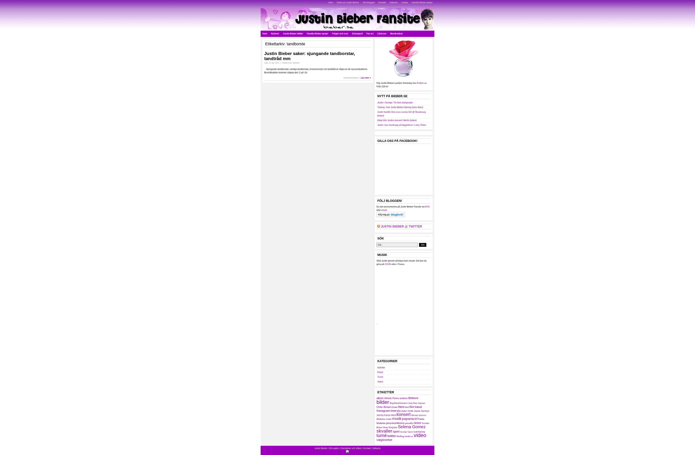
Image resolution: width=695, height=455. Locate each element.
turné (381, 435)
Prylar (380, 372)
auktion (403, 398)
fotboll (418, 406)
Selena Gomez (412, 426)
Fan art (370, 33)
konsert (404, 414)
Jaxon (417, 411)
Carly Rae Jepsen (416, 403)
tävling (400, 436)
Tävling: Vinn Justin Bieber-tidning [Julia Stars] (400, 107)
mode (388, 419)
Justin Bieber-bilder (293, 33)
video (420, 435)
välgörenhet (384, 440)
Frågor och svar (340, 33)
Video (380, 381)
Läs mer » (366, 78)
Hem (330, 2)
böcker (403, 403)
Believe (413, 398)
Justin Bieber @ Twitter (401, 226)
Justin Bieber (321, 448)
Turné (380, 377)
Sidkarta (393, 2)
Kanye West (390, 415)
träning (421, 432)
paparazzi (409, 419)
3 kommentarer (351, 78)
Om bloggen (369, 2)
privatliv (409, 423)
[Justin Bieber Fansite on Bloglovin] (390, 216)
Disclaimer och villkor (351, 448)
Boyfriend (395, 403)
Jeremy (380, 415)
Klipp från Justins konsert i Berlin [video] (396, 120)
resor (417, 423)
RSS (427, 206)
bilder (382, 402)
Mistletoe (380, 419)
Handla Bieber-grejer (422, 2)
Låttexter (382, 33)
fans (401, 407)
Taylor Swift (412, 432)
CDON (388, 264)
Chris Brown (383, 406)
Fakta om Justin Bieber (348, 2)
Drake (395, 407)
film (411, 407)
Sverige (403, 432)
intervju (396, 410)
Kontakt (382, 2)
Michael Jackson (418, 415)
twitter (391, 436)
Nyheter (275, 33)
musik (396, 419)
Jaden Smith (407, 411)
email (384, 210)
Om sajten (334, 448)
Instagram (383, 410)
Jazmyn (425, 411)
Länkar (404, 2)
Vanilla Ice (409, 436)
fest (407, 407)
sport (396, 431)
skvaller (384, 431)
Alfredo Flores (391, 398)
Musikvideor (396, 33)
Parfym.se (422, 83)
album (380, 398)
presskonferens (395, 423)
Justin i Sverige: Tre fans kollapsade (395, 102)
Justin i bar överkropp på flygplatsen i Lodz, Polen (401, 125)
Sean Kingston (390, 427)
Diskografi (357, 33)
